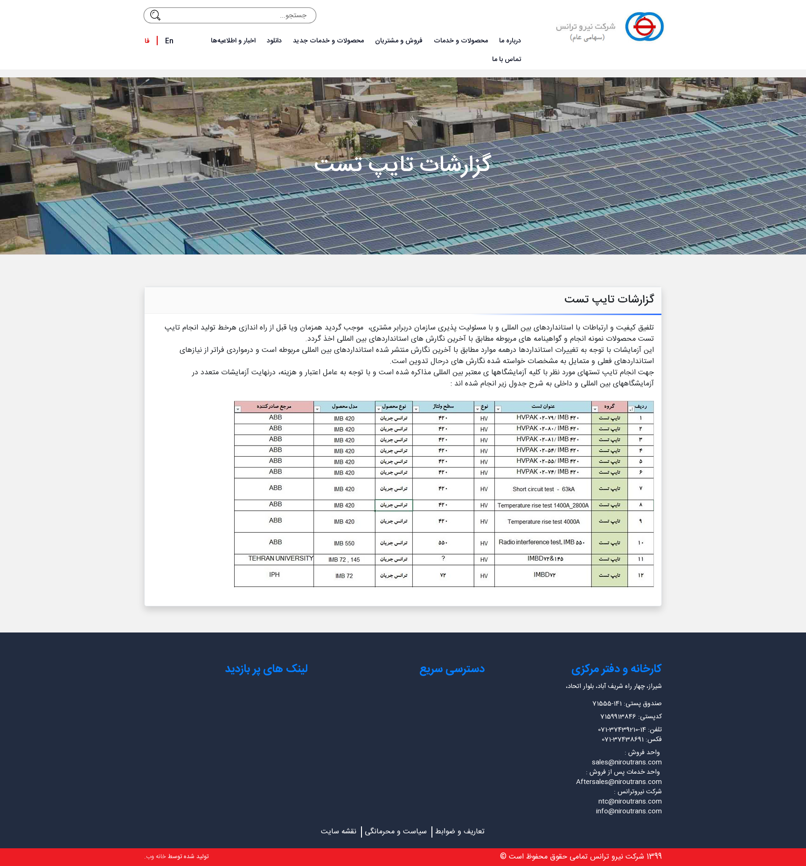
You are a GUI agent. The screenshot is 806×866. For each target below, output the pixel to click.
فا (147, 41)
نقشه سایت (338, 831)
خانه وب (156, 857)
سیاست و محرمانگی (396, 831)
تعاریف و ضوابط (460, 831)
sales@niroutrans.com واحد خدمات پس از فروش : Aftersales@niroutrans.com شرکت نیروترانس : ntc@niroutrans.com (619, 782)
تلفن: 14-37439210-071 (630, 729)
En (169, 41)
